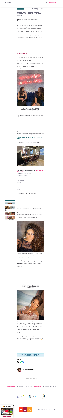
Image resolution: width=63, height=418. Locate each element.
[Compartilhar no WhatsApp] (21, 362)
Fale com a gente (20, 386)
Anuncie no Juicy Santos (10, 386)
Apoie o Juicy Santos (37, 386)
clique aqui (31, 336)
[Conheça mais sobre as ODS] (25, 409)
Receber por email (52, 2)
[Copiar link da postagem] (18, 362)
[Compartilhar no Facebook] (23, 362)
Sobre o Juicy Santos (28, 386)
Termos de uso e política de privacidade (49, 386)
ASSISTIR (7, 416)
